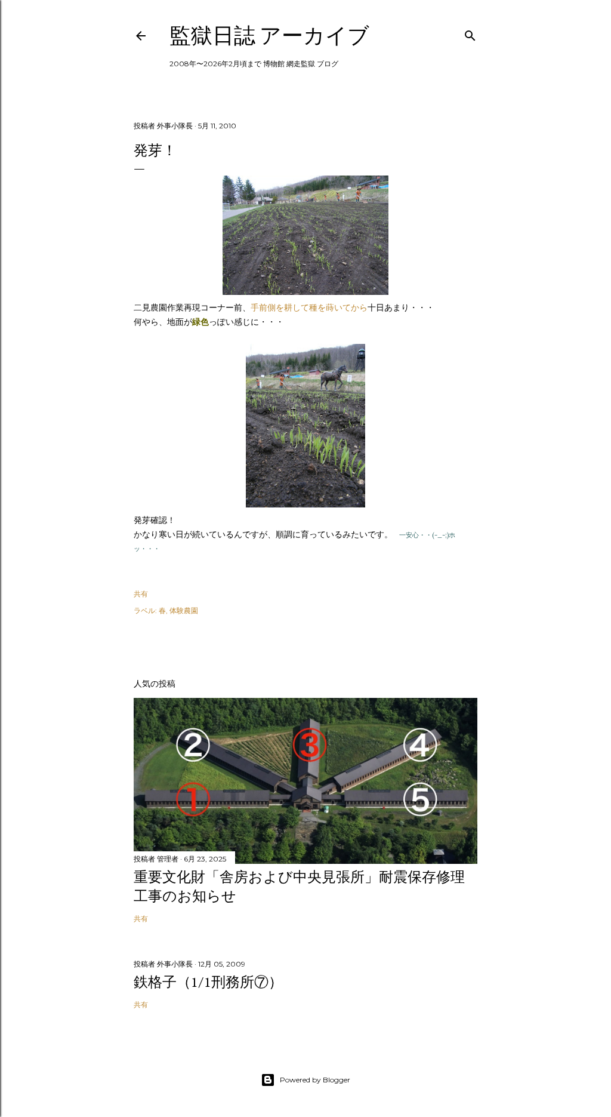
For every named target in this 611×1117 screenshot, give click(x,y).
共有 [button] (141, 593)
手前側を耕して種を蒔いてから (309, 307)
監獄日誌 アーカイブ (269, 35)
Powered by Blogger (315, 1079)
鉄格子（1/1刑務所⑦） (208, 982)
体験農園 (183, 610)
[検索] (470, 33)
